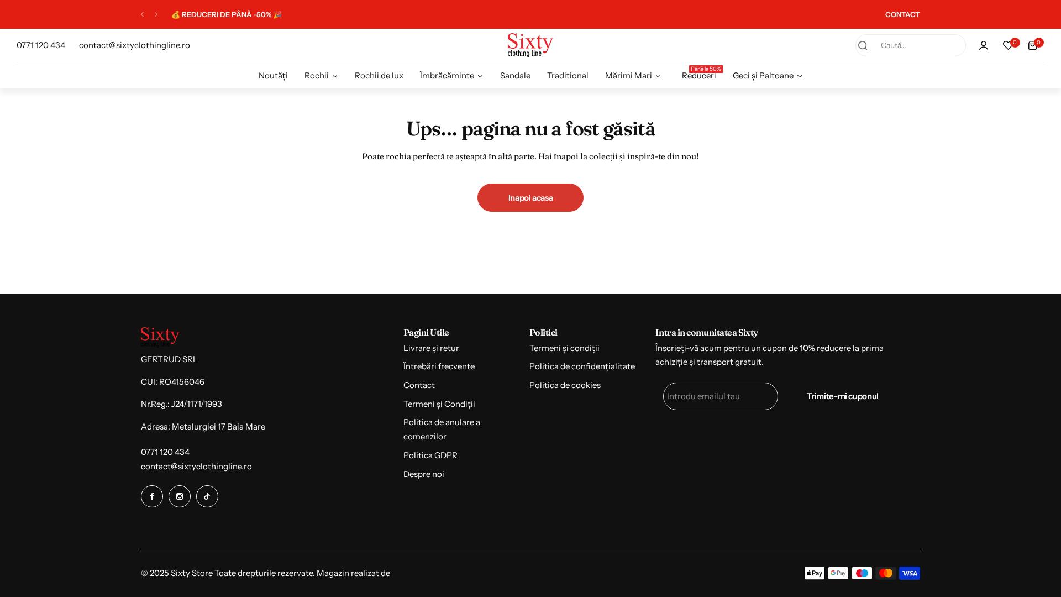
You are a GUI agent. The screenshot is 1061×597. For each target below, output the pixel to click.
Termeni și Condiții (439, 404)
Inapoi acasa (530, 197)
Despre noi (423, 474)
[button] (142, 14)
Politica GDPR (430, 455)
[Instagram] (180, 496)
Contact (419, 385)
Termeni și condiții (564, 348)
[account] (983, 45)
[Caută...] (862, 45)
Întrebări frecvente (439, 366)
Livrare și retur (431, 348)
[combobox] (910, 45)
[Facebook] (152, 496)
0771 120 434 (165, 452)
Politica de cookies (565, 385)
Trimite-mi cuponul (843, 396)
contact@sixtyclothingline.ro (196, 466)
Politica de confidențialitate (582, 366)
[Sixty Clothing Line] (530, 45)
